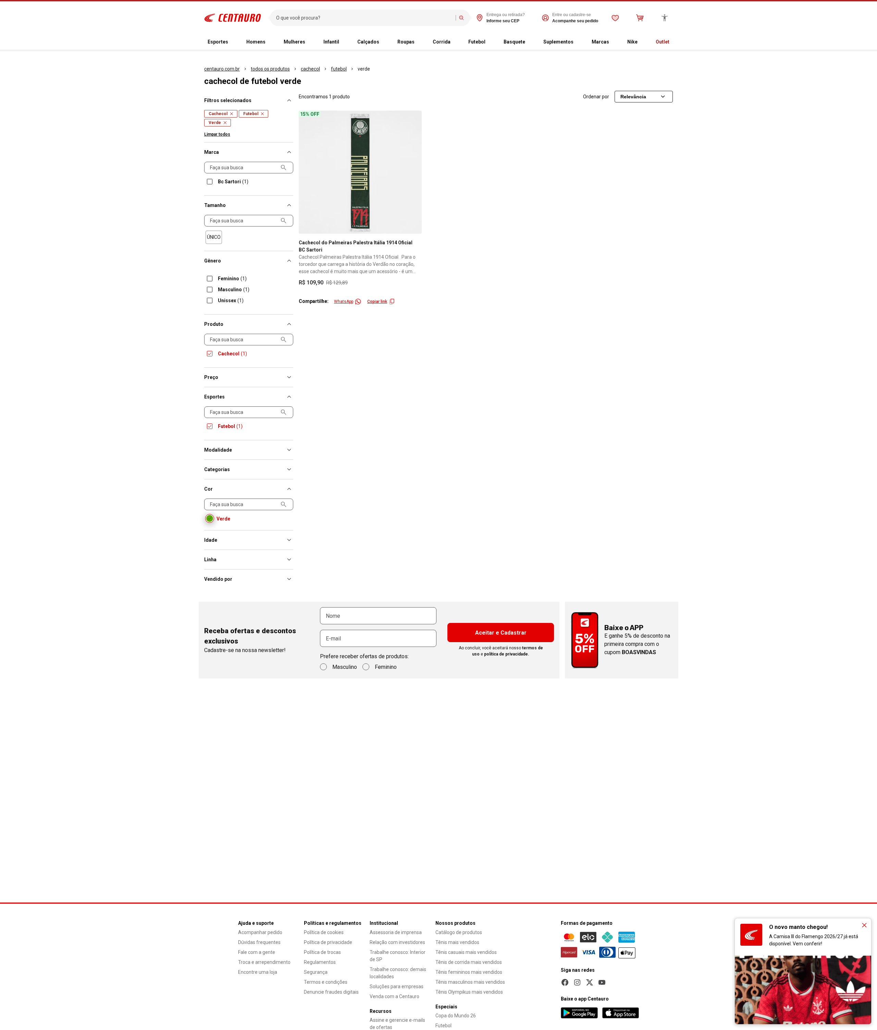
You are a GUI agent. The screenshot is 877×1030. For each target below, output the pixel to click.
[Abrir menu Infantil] (345, 42)
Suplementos (558, 42)
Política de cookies (324, 932)
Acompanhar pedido (260, 932)
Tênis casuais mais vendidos (466, 952)
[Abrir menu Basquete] (531, 42)
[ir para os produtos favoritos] (615, 18)
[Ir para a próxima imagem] (413, 172)
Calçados (368, 42)
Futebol (476, 42)
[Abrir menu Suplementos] (579, 42)
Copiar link (377, 301)
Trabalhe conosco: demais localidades (398, 973)
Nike (632, 42)
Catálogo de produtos (458, 932)
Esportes (218, 42)
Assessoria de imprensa (396, 932)
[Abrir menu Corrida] (456, 42)
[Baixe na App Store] (620, 1012)
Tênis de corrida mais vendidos (468, 962)
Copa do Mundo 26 (455, 1015)
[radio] (214, 237)
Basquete (514, 42)
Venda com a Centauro (394, 996)
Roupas (406, 42)
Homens (255, 42)
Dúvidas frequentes (259, 942)
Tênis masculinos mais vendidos (470, 982)
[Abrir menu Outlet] (675, 42)
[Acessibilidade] (664, 18)
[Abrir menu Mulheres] (311, 42)
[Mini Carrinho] (640, 18)
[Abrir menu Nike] (643, 42)
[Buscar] (461, 18)
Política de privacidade (328, 942)
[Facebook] (565, 982)
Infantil (331, 42)
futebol (339, 69)
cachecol (310, 69)
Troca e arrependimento (264, 962)
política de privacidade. (506, 654)
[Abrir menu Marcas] (614, 42)
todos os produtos (270, 69)
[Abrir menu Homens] (271, 42)
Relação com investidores (397, 942)
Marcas (600, 42)
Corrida (441, 42)
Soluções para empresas (396, 986)
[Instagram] (577, 982)
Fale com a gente (256, 952)
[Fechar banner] (864, 925)
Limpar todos (217, 134)
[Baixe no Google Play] (579, 1012)
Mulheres (294, 42)
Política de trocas (322, 952)
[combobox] (364, 17)
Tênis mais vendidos (457, 942)
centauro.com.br (222, 69)
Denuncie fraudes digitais (331, 992)
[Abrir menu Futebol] (491, 42)
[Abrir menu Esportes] (234, 42)
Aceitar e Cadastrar (501, 632)
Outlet (662, 42)
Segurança (316, 972)
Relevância (633, 96)
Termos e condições (325, 982)
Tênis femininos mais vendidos (468, 972)
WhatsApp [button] (343, 301)
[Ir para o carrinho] (640, 18)
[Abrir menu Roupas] (420, 42)
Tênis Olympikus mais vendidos (469, 992)
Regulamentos (320, 962)
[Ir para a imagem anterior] (306, 172)
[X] (589, 982)
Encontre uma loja (257, 972)
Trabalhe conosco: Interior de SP (397, 955)
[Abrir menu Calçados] (385, 42)
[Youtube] (602, 982)
